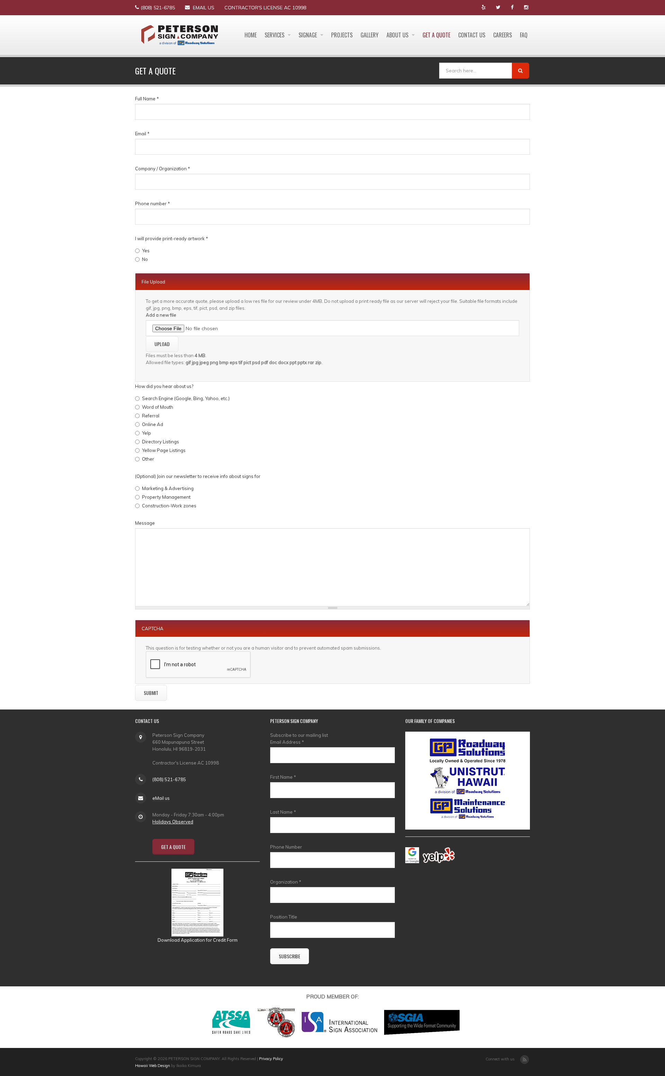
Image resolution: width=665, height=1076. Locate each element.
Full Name (147, 98)
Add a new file (161, 315)
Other (148, 459)
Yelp (146, 433)
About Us (398, 35)
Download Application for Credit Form (198, 940)
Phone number (152, 203)
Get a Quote (436, 35)
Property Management (166, 497)
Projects (342, 35)
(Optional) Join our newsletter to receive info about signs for (197, 476)
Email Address (287, 742)
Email (142, 133)
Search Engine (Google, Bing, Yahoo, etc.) (186, 398)
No (145, 259)
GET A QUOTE (173, 846)
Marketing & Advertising (168, 488)
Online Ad (152, 424)
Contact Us (471, 35)
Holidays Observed (172, 821)
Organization (285, 882)
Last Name (283, 812)
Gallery (370, 35)
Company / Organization (162, 168)
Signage (308, 35)
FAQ (523, 35)
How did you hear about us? (164, 386)
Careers (502, 35)
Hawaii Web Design (152, 1065)
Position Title (283, 917)
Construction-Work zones (169, 505)
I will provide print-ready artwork (171, 238)
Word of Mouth (157, 407)
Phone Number (286, 847)
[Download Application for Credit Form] (197, 902)
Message (145, 523)
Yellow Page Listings (164, 450)
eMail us (203, 7)
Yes (146, 250)
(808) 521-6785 (158, 7)
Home (251, 35)
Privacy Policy (271, 1058)
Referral (150, 415)
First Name (283, 777)
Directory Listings (160, 441)
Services (275, 35)
